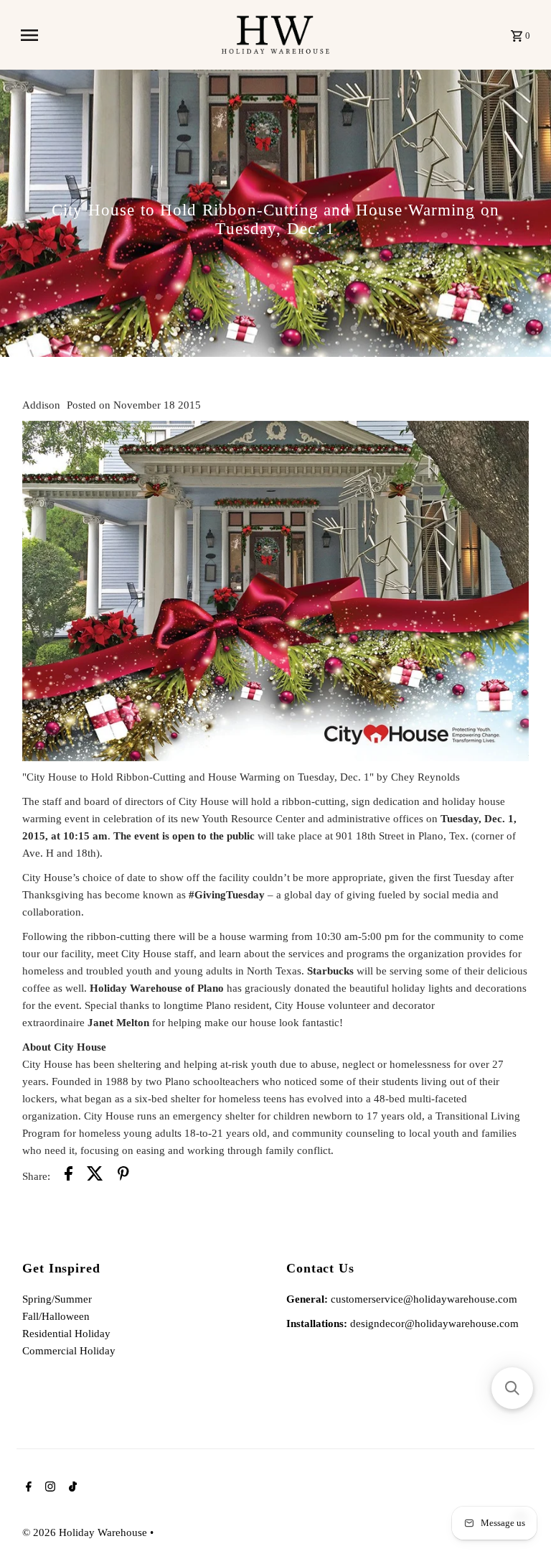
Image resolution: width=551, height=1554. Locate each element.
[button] (512, 1388)
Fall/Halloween (56, 1316)
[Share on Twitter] (95, 1176)
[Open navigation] (116, 35)
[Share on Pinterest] (123, 1176)
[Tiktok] (71, 1488)
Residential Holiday (66, 1333)
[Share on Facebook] (68, 1176)
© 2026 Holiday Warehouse (86, 1532)
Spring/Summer (57, 1299)
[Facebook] (27, 1488)
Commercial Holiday (69, 1351)
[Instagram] (48, 1488)
